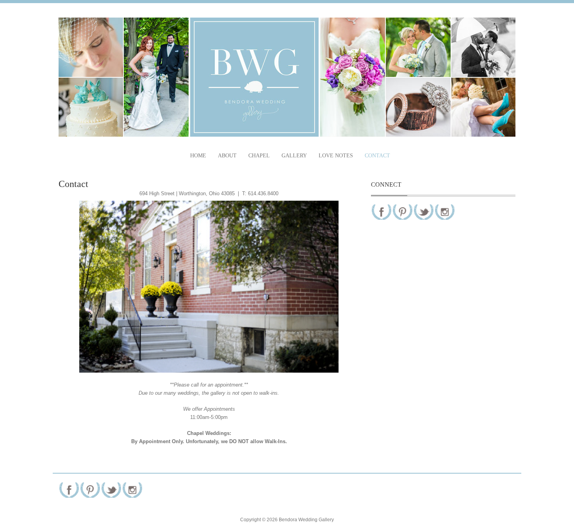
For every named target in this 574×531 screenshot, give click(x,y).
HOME (198, 156)
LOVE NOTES (336, 156)
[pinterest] (402, 212)
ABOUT (227, 156)
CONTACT (377, 156)
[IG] (444, 212)
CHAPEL (259, 156)
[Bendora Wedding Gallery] (287, 77)
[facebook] (381, 212)
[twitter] (423, 212)
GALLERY (294, 156)
